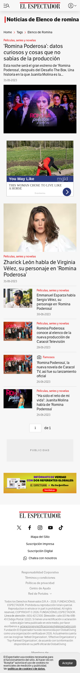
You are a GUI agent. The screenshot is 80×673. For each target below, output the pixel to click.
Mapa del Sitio (40, 537)
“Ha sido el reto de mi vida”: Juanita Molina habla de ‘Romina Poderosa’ (53, 402)
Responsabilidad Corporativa (40, 572)
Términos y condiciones (40, 577)
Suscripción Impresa (40, 544)
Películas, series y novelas (20, 40)
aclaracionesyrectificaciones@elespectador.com (48, 626)
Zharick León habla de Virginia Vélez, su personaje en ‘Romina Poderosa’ (40, 268)
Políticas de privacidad (40, 583)
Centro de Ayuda (40, 588)
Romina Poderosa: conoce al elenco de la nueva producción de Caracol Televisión (54, 335)
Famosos (48, 357)
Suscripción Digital (40, 551)
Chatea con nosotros (43, 558)
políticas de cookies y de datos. (26, 668)
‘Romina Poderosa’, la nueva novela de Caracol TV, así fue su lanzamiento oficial (56, 369)
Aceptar (67, 663)
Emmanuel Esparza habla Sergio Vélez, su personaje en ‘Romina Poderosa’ (56, 302)
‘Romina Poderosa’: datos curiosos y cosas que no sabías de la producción (33, 52)
